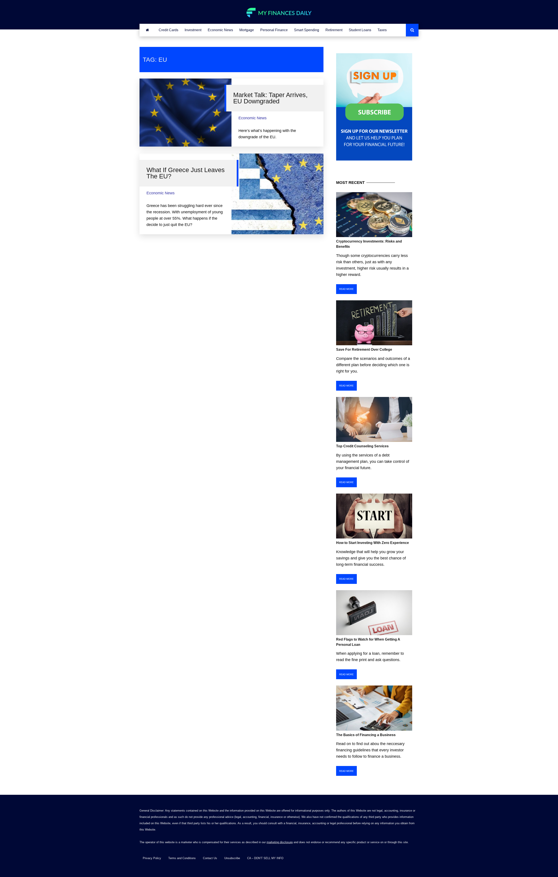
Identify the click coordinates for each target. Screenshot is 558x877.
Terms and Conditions (182, 858)
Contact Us (210, 858)
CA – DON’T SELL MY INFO (265, 858)
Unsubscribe (232, 858)
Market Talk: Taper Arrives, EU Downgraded (270, 98)
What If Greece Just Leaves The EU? (185, 173)
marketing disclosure (280, 842)
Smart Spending (306, 30)
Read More (346, 289)
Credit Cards (168, 30)
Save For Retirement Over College (364, 349)
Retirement (333, 30)
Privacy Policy (152, 858)
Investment (193, 30)
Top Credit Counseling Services (362, 446)
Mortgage (246, 30)
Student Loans (360, 30)
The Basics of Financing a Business (366, 735)
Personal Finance (274, 30)
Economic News (220, 30)
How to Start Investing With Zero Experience (372, 543)
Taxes (382, 30)
